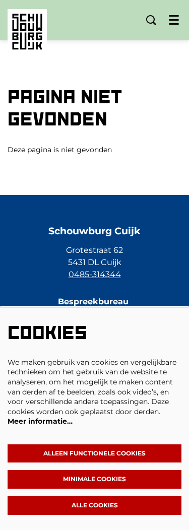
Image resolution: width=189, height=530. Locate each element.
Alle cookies (95, 505)
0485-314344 (95, 274)
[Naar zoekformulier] (151, 20)
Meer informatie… (40, 421)
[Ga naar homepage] (27, 24)
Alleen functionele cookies (94, 453)
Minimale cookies (94, 479)
